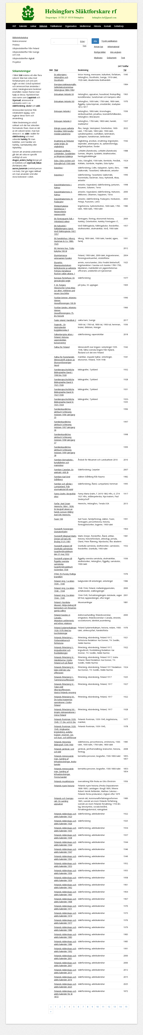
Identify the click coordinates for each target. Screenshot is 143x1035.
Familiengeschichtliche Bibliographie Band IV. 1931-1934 (64, 402)
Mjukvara (98, 57)
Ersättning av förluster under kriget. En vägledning (64, 144)
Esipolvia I (58, 167)
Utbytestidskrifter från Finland (25, 48)
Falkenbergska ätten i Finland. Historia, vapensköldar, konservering (63, 338)
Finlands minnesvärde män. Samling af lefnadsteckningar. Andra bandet (65, 760)
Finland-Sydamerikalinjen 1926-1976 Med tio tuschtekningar (65, 630)
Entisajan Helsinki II (62, 121)
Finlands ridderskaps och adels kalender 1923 (65, 815)
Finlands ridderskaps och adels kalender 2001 (65, 957)
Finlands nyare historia (64, 785)
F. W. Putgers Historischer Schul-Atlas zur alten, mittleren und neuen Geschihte (64, 289)
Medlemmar (85, 26)
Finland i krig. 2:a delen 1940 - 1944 (64, 589)
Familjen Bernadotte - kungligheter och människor (64, 462)
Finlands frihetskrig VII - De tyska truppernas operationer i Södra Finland (64, 700)
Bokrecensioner (19, 41)
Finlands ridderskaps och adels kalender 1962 (65, 886)
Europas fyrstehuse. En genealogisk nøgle (64, 279)
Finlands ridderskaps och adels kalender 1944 (65, 843)
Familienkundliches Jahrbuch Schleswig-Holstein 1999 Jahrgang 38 (64, 451)
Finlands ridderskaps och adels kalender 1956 (65, 872)
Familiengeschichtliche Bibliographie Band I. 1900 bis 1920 (64, 372)
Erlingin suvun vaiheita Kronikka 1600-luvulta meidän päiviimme (64, 131)
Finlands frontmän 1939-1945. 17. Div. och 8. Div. (65, 720)
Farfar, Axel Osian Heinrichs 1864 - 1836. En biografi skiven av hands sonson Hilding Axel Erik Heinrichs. (64, 509)
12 (109, 1006)
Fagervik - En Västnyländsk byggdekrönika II (61, 327)
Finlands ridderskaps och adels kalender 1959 (65, 879)
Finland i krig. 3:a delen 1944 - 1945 (64, 596)
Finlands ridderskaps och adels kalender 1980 (65, 928)
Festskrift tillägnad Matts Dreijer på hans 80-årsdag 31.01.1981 (65, 539)
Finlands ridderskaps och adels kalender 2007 (65, 964)
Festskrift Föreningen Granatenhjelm (63, 530)
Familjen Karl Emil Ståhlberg (62, 478)
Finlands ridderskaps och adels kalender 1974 (65, 914)
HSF (14, 26)
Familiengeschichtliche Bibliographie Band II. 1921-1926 (64, 382)
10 (97, 1006)
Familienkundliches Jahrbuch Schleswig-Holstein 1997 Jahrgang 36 (64, 425)
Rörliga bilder (100, 52)
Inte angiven (115, 52)
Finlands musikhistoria (64, 781)
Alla (95, 41)
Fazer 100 (58, 519)
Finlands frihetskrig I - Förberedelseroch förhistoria (63, 640)
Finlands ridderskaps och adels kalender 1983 (65, 935)
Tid (124, 70)
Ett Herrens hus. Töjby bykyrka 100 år (64, 249)
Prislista (15, 44)
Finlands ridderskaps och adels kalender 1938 (65, 836)
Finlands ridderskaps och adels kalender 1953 (65, 865)
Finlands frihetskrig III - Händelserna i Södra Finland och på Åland (64, 660)
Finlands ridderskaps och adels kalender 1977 (65, 921)
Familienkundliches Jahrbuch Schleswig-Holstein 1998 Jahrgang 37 (64, 438)
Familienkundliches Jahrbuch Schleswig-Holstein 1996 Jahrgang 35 (64, 413)
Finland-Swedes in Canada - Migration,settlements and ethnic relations (64, 619)
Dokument (111, 57)
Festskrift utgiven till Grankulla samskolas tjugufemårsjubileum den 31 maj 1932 (63, 549)
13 (115, 1006)
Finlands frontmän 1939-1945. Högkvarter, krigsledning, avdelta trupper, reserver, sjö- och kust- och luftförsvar (65, 732)
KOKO (27, 112)
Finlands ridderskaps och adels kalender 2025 (65, 985)
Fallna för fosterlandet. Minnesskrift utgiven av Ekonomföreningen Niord (64, 361)
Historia (97, 26)
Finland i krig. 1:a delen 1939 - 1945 (64, 582)
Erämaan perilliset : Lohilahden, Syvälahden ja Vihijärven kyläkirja (64, 153)
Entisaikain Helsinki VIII (64, 101)
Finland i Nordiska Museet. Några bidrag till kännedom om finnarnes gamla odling (65, 606)
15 (126, 1006)
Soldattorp (119, 26)
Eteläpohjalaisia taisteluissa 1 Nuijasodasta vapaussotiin (61, 210)
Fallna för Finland (62, 347)
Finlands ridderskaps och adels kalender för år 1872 (65, 994)
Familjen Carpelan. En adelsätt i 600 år (63, 471)
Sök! (82, 41)
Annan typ (98, 46)
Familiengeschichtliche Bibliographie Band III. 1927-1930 (64, 392)
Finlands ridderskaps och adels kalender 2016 (65, 978)
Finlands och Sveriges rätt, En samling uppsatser (63, 801)
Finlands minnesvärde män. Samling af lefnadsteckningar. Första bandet (64, 772)
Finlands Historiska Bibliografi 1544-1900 (63, 743)
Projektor (16, 62)
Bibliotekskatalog (20, 37)
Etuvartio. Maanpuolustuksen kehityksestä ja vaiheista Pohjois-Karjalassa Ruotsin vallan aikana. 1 (65, 268)
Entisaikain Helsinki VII (64, 94)
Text (123, 57)
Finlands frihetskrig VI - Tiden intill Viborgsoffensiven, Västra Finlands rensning (65, 688)
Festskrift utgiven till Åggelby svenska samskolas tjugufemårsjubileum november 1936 (63, 564)
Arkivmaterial (113, 46)
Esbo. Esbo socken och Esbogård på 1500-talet (64, 162)
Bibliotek (43, 26)
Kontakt (107, 26)
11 (103, 1006)
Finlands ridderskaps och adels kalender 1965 (65, 893)
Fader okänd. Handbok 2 (65, 320)
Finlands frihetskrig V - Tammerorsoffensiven (64, 678)
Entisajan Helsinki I (62, 111)
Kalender (23, 26)
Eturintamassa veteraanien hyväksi (63, 256)
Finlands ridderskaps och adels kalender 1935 (65, 829)
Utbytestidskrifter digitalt (23, 58)
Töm (84, 46)
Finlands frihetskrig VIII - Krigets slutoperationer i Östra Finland (65, 712)
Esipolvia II (59, 174)
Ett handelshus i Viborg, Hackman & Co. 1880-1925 (64, 241)
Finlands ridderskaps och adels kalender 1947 (65, 850)
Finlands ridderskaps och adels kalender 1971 (65, 907)
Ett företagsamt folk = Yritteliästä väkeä (64, 220)
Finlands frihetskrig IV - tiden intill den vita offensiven (64, 670)
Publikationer (56, 26)
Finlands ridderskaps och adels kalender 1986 (65, 943)
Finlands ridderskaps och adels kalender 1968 (65, 900)
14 (120, 1006)
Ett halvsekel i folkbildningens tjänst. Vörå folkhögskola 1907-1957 (65, 229)
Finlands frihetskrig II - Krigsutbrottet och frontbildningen (64, 650)
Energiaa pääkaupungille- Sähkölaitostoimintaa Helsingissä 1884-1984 (65, 87)
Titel (56, 70)
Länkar (33, 26)
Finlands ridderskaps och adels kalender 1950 (65, 857)
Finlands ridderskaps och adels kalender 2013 (65, 971)
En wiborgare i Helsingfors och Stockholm (61, 77)
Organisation (71, 26)
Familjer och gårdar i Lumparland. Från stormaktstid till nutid (63, 486)
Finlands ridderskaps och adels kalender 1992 (65, 950)
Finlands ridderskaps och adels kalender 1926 (65, 822)
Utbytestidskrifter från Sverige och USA (25, 53)
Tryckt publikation (109, 41)
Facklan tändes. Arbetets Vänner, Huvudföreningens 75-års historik (65, 311)
